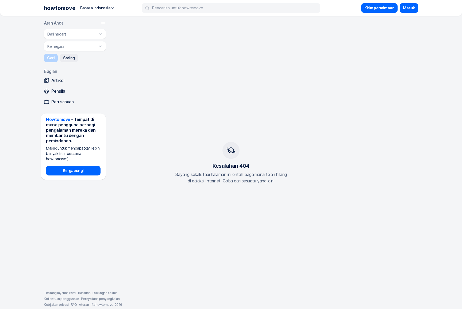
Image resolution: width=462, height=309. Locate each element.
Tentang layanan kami (60, 293)
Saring (69, 58)
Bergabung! (73, 170)
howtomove (59, 8)
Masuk (409, 8)
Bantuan (84, 293)
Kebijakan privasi (56, 305)
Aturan (84, 305)
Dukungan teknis (105, 293)
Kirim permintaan (379, 8)
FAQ (74, 305)
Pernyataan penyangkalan (100, 299)
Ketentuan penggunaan (61, 299)
